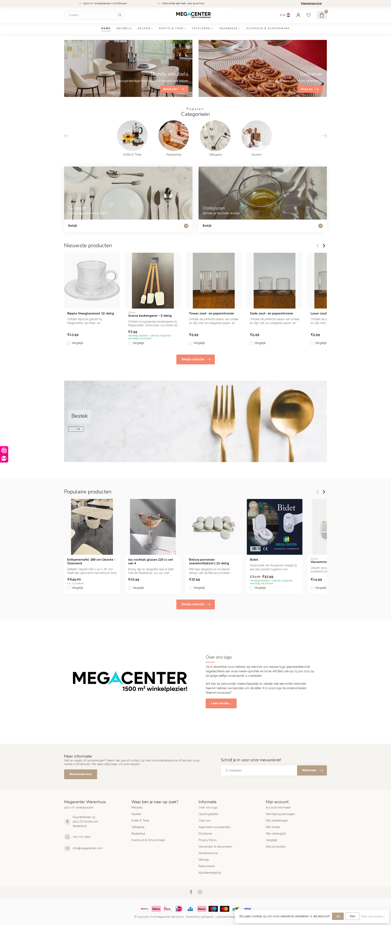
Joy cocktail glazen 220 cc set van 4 (150, 561)
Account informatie (278, 807)
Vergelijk (77, 343)
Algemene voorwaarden (214, 827)
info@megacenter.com (88, 848)
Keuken (144, 28)
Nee (352, 916)
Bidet (254, 559)
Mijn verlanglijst (276, 833)
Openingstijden (209, 814)
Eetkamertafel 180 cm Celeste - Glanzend (91, 561)
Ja (337, 916)
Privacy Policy (208, 840)
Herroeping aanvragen (280, 814)
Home (106, 28)
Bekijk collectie (193, 359)
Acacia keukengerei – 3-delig (150, 315)
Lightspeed (206, 916)
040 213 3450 (82, 836)
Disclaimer (205, 833)
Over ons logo (208, 807)
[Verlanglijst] (308, 15)
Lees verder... (221, 703)
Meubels (124, 28)
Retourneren (207, 866)
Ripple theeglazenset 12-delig (90, 313)
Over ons (205, 820)
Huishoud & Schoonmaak (268, 28)
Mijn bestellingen (277, 820)
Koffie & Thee (171, 28)
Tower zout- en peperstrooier (211, 313)
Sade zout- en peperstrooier (271, 313)
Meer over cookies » (373, 916)
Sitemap (204, 859)
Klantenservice (311, 3)
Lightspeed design (226, 916)
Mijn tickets (273, 827)
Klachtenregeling (210, 872)
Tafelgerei (201, 28)
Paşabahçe (229, 28)
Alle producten (276, 846)
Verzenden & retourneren (215, 846)
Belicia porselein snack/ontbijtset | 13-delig (209, 561)
